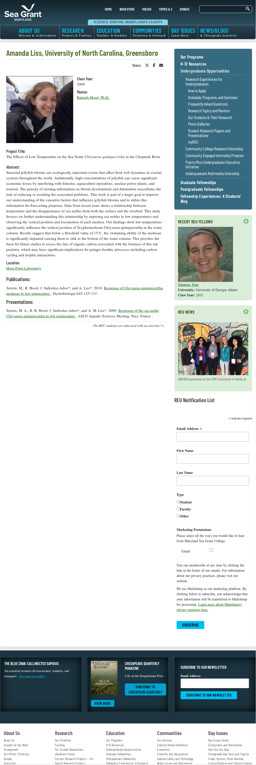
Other (184, 516)
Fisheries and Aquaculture (172, 754)
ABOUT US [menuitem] (38, 32)
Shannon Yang (188, 284)
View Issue (103, 703)
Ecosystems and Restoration (225, 745)
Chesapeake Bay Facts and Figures (228, 754)
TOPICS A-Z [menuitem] (165, 9)
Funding (60, 745)
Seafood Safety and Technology (175, 759)
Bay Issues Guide (218, 740)
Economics (163, 749)
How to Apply (197, 90)
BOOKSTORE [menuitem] (127, 9)
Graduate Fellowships (198, 182)
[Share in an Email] (161, 65)
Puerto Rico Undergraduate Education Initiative (213, 164)
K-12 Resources (194, 64)
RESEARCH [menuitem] (76, 32)
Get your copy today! (32, 676)
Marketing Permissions (194, 529)
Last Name (185, 472)
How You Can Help (218, 749)
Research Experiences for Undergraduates (204, 81)
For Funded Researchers (69, 749)
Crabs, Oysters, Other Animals (225, 759)
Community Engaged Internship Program (215, 155)
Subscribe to (145, 689)
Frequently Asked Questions (208, 104)
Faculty (185, 509)
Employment (11, 749)
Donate (8, 759)
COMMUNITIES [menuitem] (149, 32)
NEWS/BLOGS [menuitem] (218, 32)
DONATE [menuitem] (185, 9)
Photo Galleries (199, 124)
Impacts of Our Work (16, 745)
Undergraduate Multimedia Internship (212, 173)
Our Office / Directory (16, 754)
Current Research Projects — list (74, 759)
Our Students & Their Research (210, 117)
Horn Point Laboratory (23, 268)
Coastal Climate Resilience (172, 745)
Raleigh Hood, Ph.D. (93, 97)
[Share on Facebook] (154, 65)
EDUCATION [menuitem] (112, 32)
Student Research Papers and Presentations (209, 133)
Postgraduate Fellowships (202, 189)
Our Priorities (63, 740)
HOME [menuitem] (108, 9)
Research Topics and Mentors (209, 110)
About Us (9, 740)
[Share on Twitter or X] (147, 65)
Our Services (164, 740)
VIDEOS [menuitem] (147, 9)
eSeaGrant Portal (64, 754)
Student (186, 502)
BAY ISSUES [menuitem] (183, 32)
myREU (193, 142)
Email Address (189, 428)
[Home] (22, 11)
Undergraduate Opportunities (205, 71)
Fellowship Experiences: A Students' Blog (211, 199)
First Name (185, 450)
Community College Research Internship (214, 148)
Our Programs (192, 57)
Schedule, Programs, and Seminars (213, 97)
